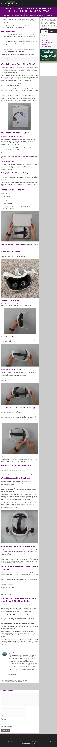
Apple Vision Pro (24, 1)
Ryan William (12, 653)
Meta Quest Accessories (47, 42)
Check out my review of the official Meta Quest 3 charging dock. (20, 54)
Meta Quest (10, 1)
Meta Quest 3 (24, 34)
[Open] (36, 59)
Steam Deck (10, 3)
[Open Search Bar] (8, 5)
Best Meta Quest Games (47, 37)
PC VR (17, 1)
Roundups (50, 1)
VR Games (32, 1)
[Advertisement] (20, 686)
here (49, 28)
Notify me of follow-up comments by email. (12, 723)
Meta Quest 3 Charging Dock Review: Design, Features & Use (14, 680)
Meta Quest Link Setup (46, 46)
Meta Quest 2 (45, 35)
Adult (17, 3)
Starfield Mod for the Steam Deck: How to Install (12, 681)
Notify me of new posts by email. (9, 726)
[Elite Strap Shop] (48, 61)
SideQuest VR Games (46, 40)
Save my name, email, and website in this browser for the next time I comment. (18, 718)
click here (11, 474)
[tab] (44, 31)
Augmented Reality (41, 1)
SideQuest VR (45, 44)
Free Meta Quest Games (47, 38)
